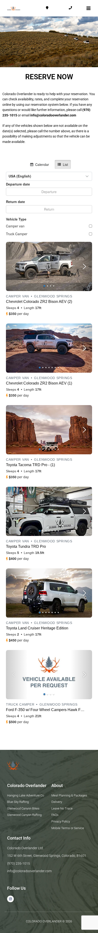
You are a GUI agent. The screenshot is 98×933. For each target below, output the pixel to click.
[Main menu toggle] (88, 8)
